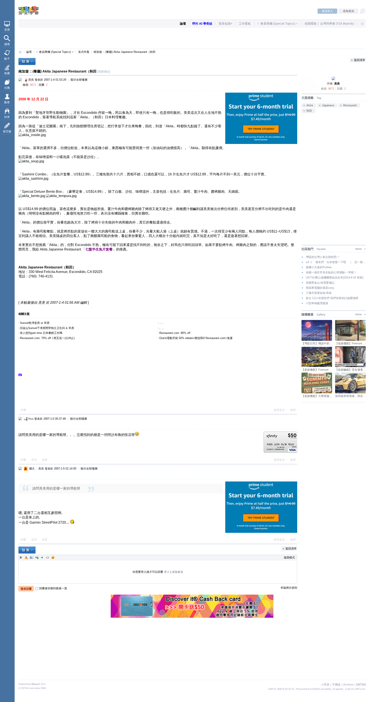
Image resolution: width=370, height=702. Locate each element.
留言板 (7, 131)
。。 (162, 328)
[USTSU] (32, 13)
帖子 (7, 58)
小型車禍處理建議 (317, 303)
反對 (45, 459)
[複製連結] (103, 71)
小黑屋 (325, 684)
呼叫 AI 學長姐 (202, 23)
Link (37, 557)
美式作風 (83, 51)
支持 (34, 459)
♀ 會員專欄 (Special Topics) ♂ (277, 23)
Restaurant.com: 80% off (174, 333)
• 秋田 (308, 110)
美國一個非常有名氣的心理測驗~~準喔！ (331, 272)
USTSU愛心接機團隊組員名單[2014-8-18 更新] (334, 277)
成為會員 (348, 11)
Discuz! (35, 684)
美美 (337, 83)
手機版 (336, 684)
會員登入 (327, 11)
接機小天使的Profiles (319, 267)
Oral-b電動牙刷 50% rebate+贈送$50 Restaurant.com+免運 (196, 338)
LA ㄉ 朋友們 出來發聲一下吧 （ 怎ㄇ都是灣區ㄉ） (336, 262)
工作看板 (245, 23)
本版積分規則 (288, 587)
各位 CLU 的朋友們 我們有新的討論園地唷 (332, 298)
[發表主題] (27, 61)
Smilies (53, 557)
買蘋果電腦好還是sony (320, 287)
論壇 (183, 23)
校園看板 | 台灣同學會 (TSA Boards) (329, 23)
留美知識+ (225, 23)
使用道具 (279, 410)
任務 (7, 87)
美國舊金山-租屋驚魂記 (320, 282)
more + (360, 249)
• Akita (308, 105)
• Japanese (326, 105)
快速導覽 (360, 23)
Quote (42, 557)
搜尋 (7, 44)
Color (26, 557)
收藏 (7, 73)
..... (161, 322)
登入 (167, 571)
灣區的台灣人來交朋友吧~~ (323, 257)
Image (31, 557)
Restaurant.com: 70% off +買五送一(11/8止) (47, 338)
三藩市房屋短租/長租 (319, 293)
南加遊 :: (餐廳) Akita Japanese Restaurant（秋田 (124, 51)
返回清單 (359, 60)
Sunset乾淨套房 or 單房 (34, 322)
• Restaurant (348, 105)
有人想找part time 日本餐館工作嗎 (41, 333)
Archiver (348, 684)
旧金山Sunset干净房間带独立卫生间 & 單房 (47, 328)
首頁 (7, 29)
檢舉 (293, 410)
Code (47, 557)
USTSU (20, 52)
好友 (7, 116)
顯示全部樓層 (79, 79)
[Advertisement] (192, 38)
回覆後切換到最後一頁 (53, 588)
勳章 (7, 102)
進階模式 (289, 557)
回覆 (23, 410)
